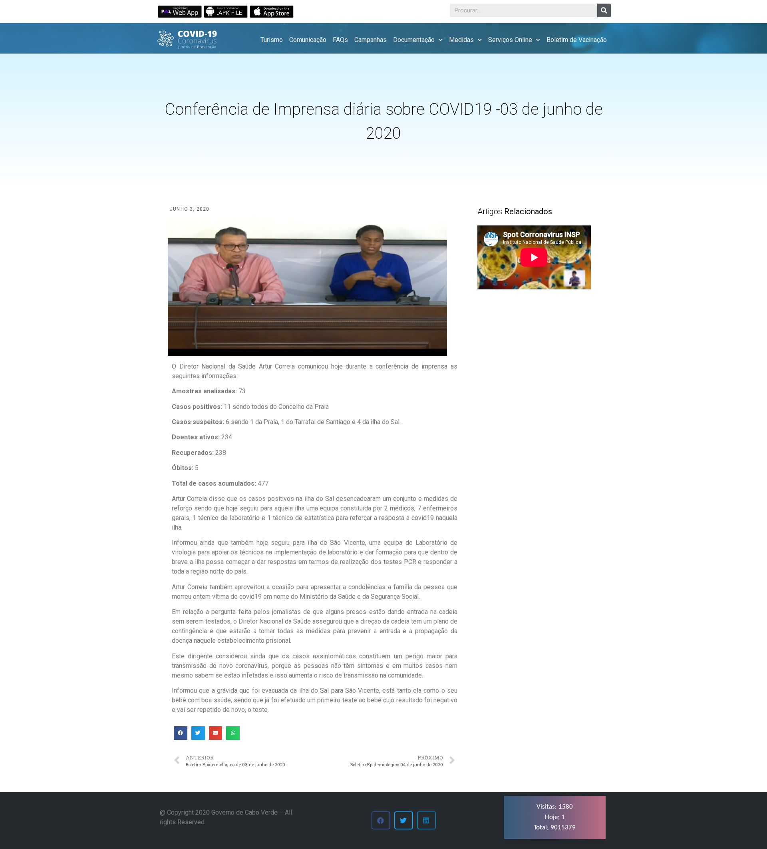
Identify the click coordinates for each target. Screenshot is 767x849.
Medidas (461, 40)
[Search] (604, 10)
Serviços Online (510, 40)
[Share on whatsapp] (233, 733)
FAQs (340, 40)
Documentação (414, 40)
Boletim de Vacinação (576, 40)
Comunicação (307, 40)
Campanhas (370, 40)
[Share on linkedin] (426, 820)
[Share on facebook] (180, 733)
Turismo (271, 40)
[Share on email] (216, 733)
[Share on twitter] (198, 733)
